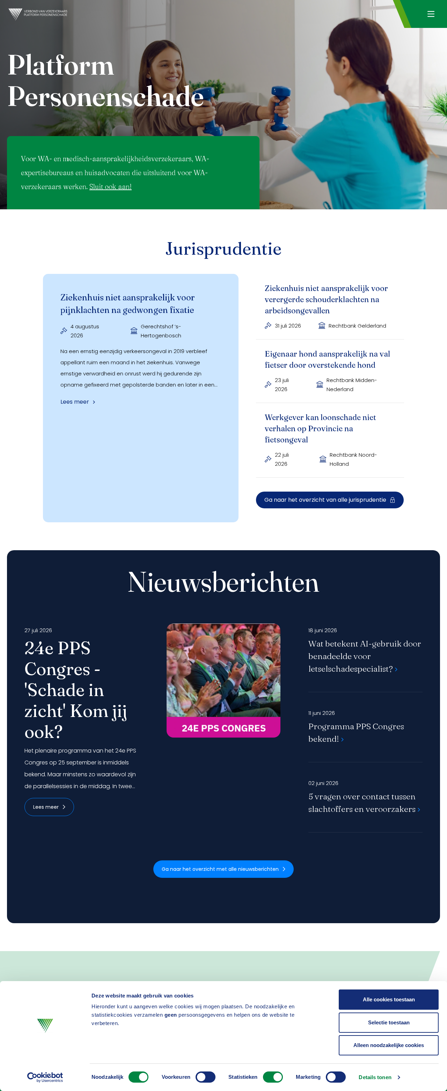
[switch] (205, 1077)
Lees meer (46, 807)
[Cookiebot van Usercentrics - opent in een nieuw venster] (45, 1077)
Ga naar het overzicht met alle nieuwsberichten (220, 869)
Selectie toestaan (389, 1022)
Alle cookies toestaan (389, 999)
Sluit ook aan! (110, 186)
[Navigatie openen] (430, 14)
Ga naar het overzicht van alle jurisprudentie (325, 500)
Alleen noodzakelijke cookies (388, 1045)
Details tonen (375, 1077)
